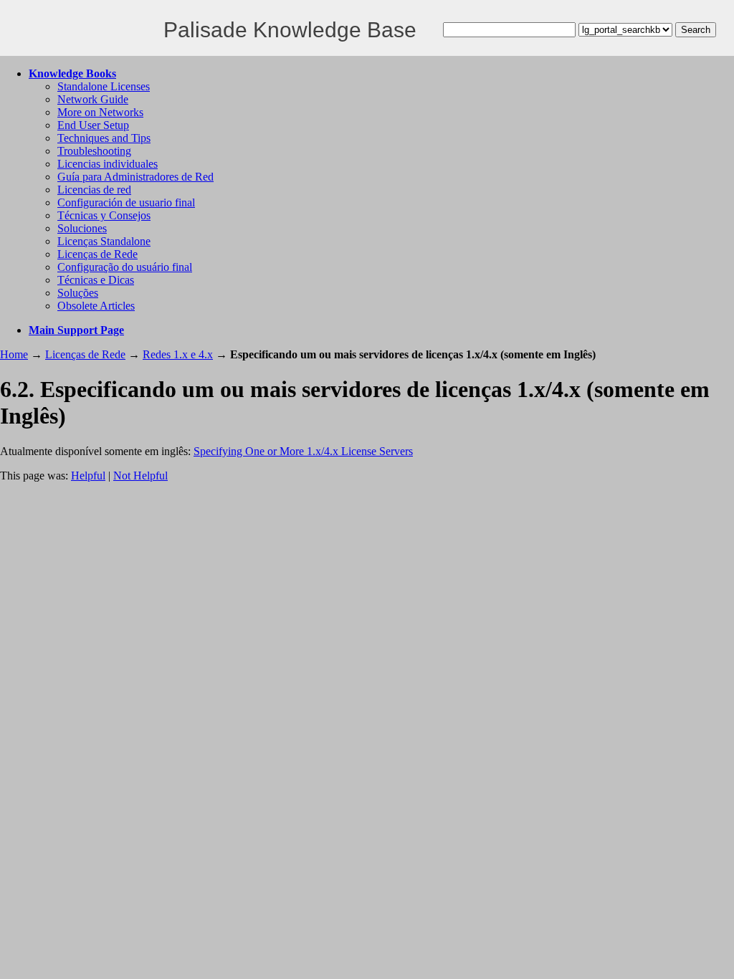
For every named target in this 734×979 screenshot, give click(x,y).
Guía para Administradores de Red (135, 177)
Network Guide (92, 99)
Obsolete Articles (96, 306)
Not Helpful (140, 475)
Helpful (88, 475)
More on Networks (100, 112)
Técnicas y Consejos (104, 215)
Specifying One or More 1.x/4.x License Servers (303, 451)
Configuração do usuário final (124, 267)
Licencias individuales (107, 164)
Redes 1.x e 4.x (178, 354)
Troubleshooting (94, 151)
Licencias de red (94, 189)
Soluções (77, 293)
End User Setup (93, 125)
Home (14, 354)
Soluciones (82, 228)
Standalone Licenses (103, 86)
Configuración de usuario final (126, 202)
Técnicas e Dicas (95, 280)
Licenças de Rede (97, 254)
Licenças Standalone (104, 241)
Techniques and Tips (104, 138)
